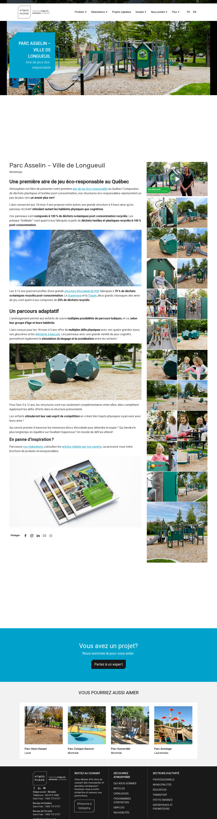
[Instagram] (32, 536)
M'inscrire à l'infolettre (84, 806)
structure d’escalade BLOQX (81, 291)
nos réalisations (33, 446)
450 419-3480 (52, 795)
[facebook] (25, 536)
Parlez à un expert (108, 664)
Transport (160, 794)
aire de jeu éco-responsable (90, 188)
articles (119, 788)
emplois (119, 807)
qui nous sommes (125, 783)
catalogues (121, 793)
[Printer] (51, 536)
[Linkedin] (38, 536)
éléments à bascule (47, 334)
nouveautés (121, 812)
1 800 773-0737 (52, 798)
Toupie (92, 295)
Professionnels (163, 779)
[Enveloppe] (44, 536)
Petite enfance (163, 799)
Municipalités (162, 784)
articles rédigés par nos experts (82, 446)
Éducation (159, 789)
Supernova (74, 295)
